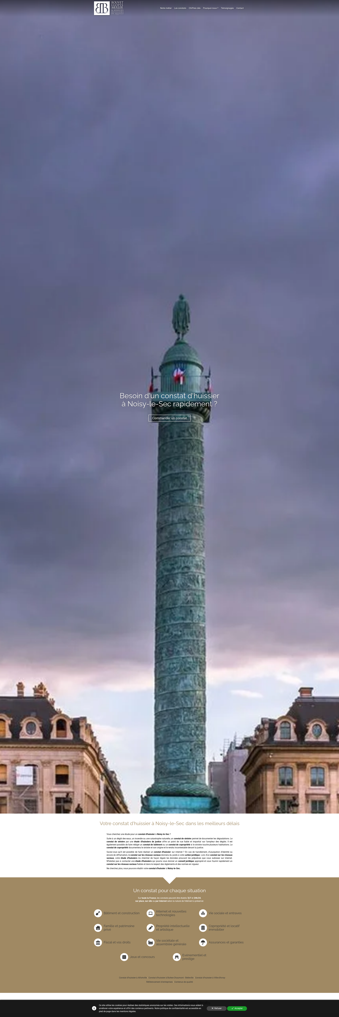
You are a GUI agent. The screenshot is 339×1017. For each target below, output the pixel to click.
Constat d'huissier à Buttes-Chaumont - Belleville (170, 977)
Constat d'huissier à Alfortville (133, 977)
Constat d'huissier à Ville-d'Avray (210, 977)
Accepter (239, 1008)
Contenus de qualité (183, 982)
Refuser (218, 1008)
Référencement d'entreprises (159, 982)
